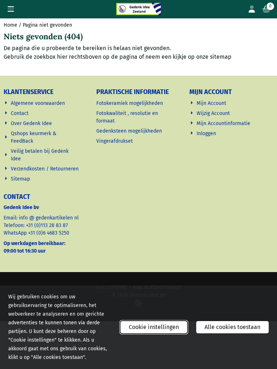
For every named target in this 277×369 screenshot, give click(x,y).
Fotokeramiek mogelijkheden (130, 103)
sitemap (221, 56)
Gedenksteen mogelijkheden (129, 131)
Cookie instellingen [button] (154, 327)
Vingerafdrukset (115, 141)
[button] (11, 9)
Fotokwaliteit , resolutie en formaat (127, 117)
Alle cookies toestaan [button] (232, 327)
